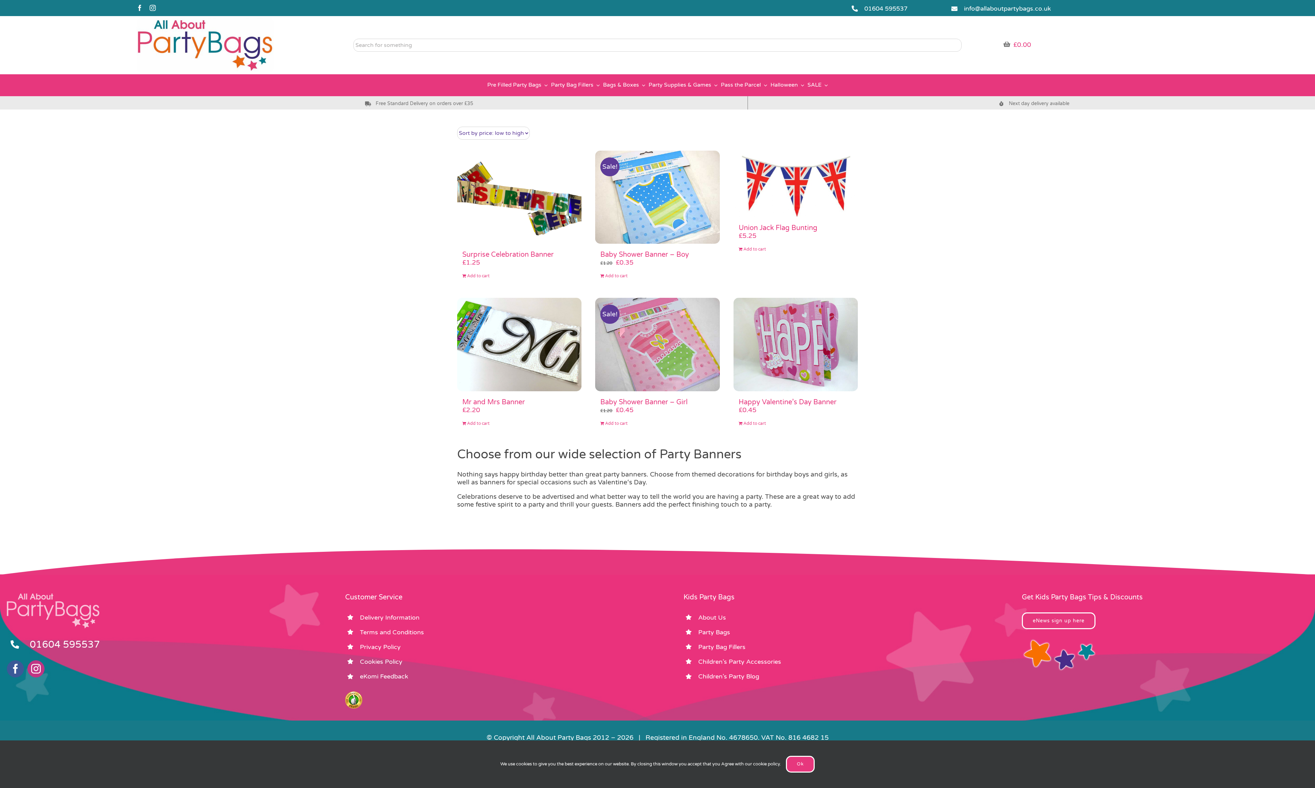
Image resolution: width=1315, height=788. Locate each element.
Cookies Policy (381, 661)
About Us (712, 617)
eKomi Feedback (384, 676)
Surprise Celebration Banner (508, 255)
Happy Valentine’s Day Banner (788, 402)
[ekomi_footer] (353, 694)
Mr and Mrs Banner (493, 402)
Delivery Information (389, 617)
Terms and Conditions (392, 632)
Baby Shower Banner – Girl (644, 402)
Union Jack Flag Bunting (778, 228)
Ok (800, 764)
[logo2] (205, 21)
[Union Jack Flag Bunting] (796, 184)
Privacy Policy (380, 647)
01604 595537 (885, 8)
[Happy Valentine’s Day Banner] (796, 344)
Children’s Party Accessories (739, 661)
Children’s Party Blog (728, 676)
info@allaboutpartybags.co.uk (1007, 8)
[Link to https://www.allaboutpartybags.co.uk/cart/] (1006, 44)
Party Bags (714, 632)
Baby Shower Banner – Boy (644, 255)
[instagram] (153, 8)
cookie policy (766, 764)
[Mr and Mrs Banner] (519, 344)
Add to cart (478, 276)
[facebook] (140, 8)
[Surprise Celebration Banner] (519, 197)
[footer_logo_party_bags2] (53, 596)
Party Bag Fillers (722, 647)
